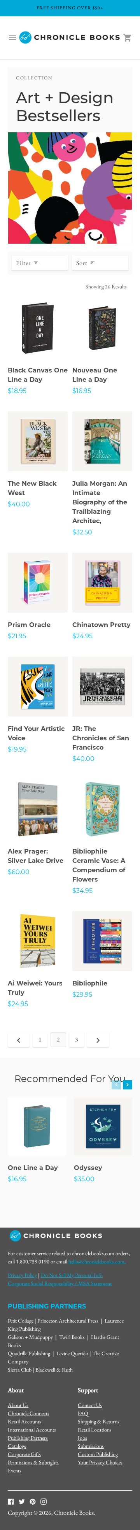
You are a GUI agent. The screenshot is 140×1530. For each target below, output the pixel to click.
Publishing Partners (28, 1437)
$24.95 (82, 636)
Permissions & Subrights (33, 1462)
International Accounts (32, 1429)
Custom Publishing (98, 1454)
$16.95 (81, 391)
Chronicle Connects (28, 1413)
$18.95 (17, 391)
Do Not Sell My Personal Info (72, 1275)
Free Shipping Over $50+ (70, 8)
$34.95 (82, 890)
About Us (18, 1405)
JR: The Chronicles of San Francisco (100, 738)
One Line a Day (33, 1168)
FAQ (83, 1413)
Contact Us (90, 1405)
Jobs (82, 1437)
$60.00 (19, 872)
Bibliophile (89, 983)
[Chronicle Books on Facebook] (11, 1501)
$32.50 (82, 532)
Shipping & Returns (98, 1421)
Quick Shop (38, 341)
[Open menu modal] (12, 37)
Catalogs (17, 1445)
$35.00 (84, 1179)
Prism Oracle (29, 625)
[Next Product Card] (127, 1084)
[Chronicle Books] (70, 37)
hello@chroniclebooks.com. (97, 1261)
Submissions (91, 1445)
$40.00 (19, 504)
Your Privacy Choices (100, 1462)
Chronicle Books (74, 1513)
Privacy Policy (22, 1275)
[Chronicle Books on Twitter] (22, 1501)
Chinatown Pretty (101, 625)
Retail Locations (95, 1429)
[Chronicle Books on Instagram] (43, 1501)
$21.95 (17, 636)
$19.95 (17, 749)
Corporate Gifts (24, 1454)
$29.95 (82, 994)
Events (14, 1470)
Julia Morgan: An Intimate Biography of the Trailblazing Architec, (99, 502)
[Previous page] (19, 1039)
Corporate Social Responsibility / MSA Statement (60, 1283)
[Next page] (98, 1039)
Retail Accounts (24, 1421)
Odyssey (88, 1168)
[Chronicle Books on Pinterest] (33, 1501)
